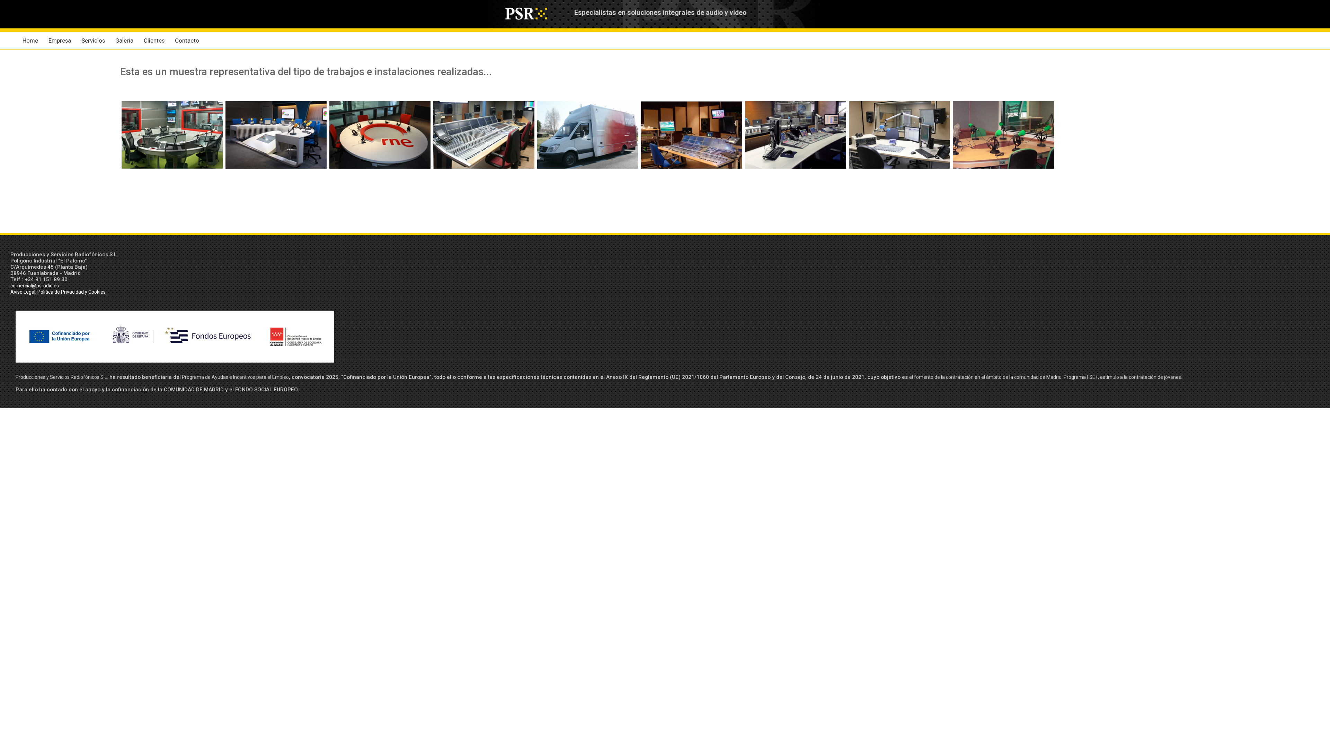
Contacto (187, 40)
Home (30, 40)
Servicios (93, 40)
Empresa (59, 40)
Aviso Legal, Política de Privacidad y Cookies (58, 292)
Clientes (154, 40)
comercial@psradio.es (34, 285)
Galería (124, 40)
